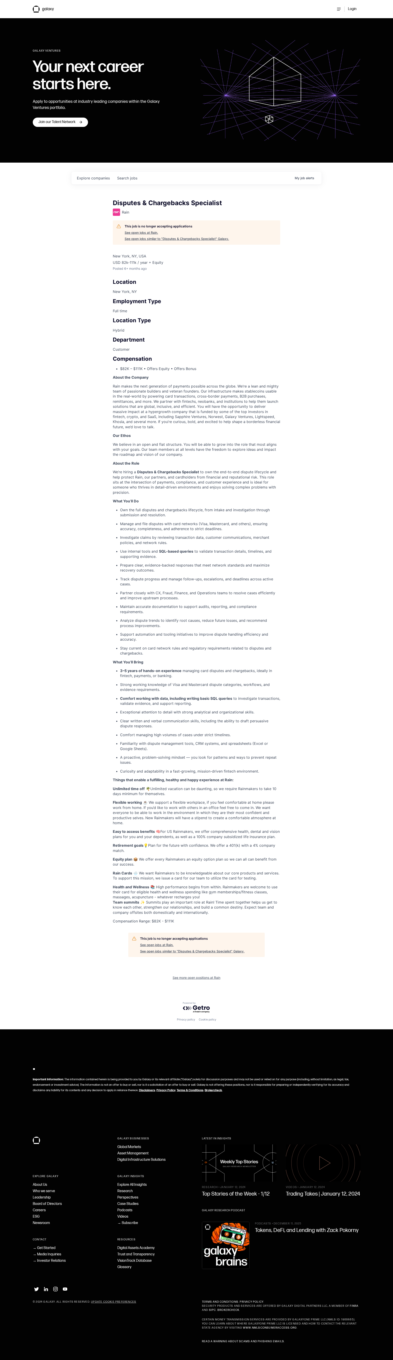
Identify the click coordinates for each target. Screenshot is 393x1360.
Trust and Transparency (136, 1254)
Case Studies (128, 1204)
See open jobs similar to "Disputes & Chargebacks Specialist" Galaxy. (177, 239)
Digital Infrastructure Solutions (141, 1160)
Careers (39, 1210)
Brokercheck (213, 1090)
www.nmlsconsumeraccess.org (270, 1328)
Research (125, 1191)
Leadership (42, 1197)
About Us (40, 1185)
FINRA (354, 1306)
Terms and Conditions (220, 1302)
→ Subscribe (127, 1223)
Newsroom (41, 1223)
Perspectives (127, 1197)
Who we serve (44, 1191)
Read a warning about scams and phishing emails (243, 1341)
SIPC (212, 1310)
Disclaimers (147, 1090)
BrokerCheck (228, 1310)
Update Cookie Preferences (113, 1302)
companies (93, 178)
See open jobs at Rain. (141, 232)
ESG (36, 1216)
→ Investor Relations (49, 1261)
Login (352, 9)
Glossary (124, 1267)
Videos (122, 1216)
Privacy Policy (165, 1090)
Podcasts (124, 1210)
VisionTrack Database (134, 1261)
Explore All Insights (132, 1185)
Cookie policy (207, 1019)
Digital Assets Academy (136, 1248)
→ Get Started (44, 1248)
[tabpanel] (196, 649)
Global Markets (129, 1147)
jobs (127, 178)
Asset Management (133, 1153)
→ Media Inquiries (47, 1254)
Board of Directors (47, 1204)
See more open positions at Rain (196, 978)
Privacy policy (186, 1019)
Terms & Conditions (190, 1090)
